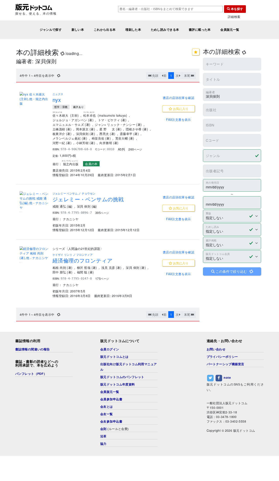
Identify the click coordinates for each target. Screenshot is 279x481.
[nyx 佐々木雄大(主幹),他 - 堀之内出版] (34, 99)
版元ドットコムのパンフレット (122, 377)
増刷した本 (133, 29)
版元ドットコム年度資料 (117, 384)
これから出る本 (105, 29)
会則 (103, 429)
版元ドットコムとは (114, 356)
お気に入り (180, 108)
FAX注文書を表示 (178, 119)
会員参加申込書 (111, 399)
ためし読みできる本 (165, 29)
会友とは (106, 406)
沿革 (103, 436)
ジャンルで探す (51, 29)
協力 (103, 443)
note (227, 377)
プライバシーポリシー (222, 356)
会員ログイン (109, 349)
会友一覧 (106, 414)
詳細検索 (234, 16)
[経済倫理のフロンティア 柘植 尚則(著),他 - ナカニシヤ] (34, 253)
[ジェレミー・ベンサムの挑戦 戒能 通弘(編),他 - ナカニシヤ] (34, 200)
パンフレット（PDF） (31, 373)
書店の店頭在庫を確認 (178, 98)
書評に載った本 (200, 29)
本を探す (236, 9)
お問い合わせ (216, 349)
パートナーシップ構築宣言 (225, 364)
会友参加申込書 (111, 421)
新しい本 (77, 29)
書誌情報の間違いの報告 (32, 349)
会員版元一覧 (229, 29)
